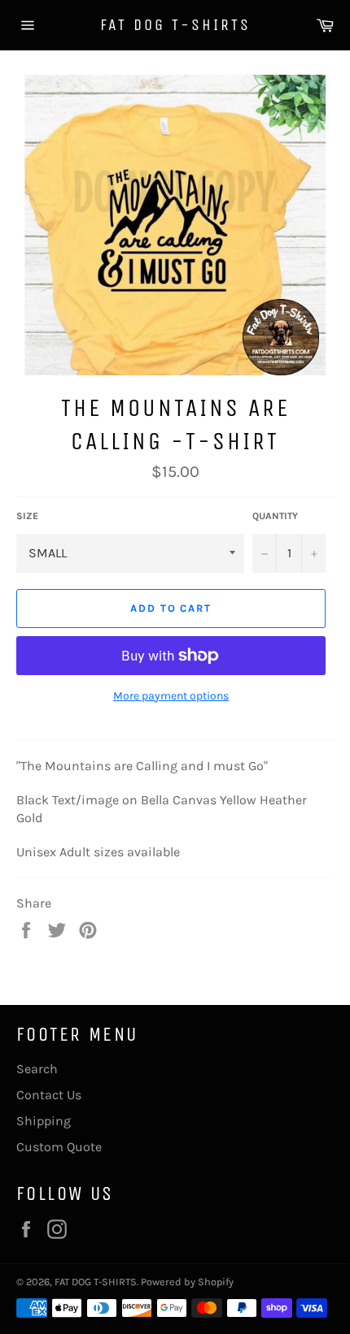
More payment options (171, 696)
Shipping (43, 1120)
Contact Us (48, 1094)
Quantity (275, 516)
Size (27, 516)
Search (37, 1068)
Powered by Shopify (187, 1282)
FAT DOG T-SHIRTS (175, 24)
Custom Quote (59, 1146)
